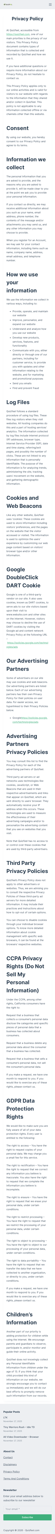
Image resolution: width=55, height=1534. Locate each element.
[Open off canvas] (50, 4)
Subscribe (27, 1517)
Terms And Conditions (16, 1478)
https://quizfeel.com (18, 34)
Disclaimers (10, 1464)
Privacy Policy (11, 1471)
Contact (8, 1457)
